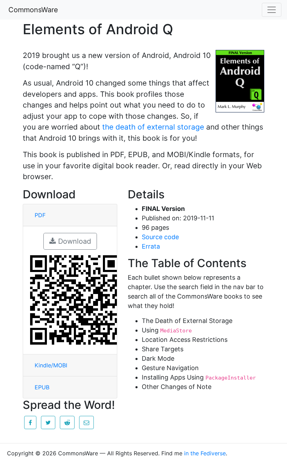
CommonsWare (33, 10)
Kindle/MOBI (51, 365)
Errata (151, 246)
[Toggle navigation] (271, 10)
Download (73, 241)
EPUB (42, 387)
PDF (40, 215)
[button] (30, 422)
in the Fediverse (205, 453)
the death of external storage (153, 127)
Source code (160, 237)
